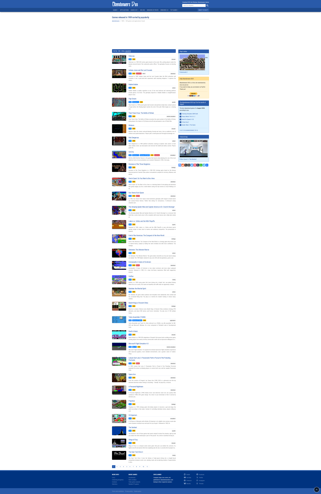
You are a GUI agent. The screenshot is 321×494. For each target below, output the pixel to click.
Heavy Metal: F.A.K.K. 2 (188, 116)
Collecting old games (118, 480)
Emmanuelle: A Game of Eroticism (140, 262)
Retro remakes (133, 480)
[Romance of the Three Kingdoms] (119, 167)
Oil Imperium (133, 415)
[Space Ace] (119, 377)
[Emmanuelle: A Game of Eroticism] (119, 265)
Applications (124, 10)
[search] (207, 5)
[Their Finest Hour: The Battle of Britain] (119, 116)
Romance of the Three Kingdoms (139, 164)
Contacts (114, 482)
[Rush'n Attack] (119, 334)
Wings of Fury (133, 440)
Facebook (201, 474)
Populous (132, 401)
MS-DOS (142, 10)
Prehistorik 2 (183, 72)
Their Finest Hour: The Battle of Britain (141, 113)
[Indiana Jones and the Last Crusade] (119, 73)
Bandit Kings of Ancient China (138, 303)
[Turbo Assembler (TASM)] (119, 319)
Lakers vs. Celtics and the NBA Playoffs (142, 221)
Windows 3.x (164, 10)
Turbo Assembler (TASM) (137, 317)
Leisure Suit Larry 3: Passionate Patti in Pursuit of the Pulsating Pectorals (149, 359)
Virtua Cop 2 (185, 122)
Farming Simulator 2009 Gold (190, 114)
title (119, 51)
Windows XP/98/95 (152, 10)
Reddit (188, 474)
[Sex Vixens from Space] (119, 196)
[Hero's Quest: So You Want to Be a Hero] (119, 181)
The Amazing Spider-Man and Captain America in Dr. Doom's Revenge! (152, 207)
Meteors (131, 125)
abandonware (115, 21)
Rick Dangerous (134, 138)
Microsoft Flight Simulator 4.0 (138, 344)
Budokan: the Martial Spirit (137, 288)
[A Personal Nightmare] (119, 390)
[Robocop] (119, 59)
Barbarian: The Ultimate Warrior (139, 250)
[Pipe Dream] (119, 102)
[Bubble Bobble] (119, 87)
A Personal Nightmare (136, 387)
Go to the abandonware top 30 (189, 130)
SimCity (131, 152)
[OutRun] (119, 279)
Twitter (201, 477)
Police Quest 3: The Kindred (188, 159)
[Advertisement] (160, 35)
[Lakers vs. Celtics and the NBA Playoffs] (119, 224)
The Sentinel (133, 427)
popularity (128, 51)
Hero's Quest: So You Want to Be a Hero (142, 178)
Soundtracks (132, 477)
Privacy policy (129, 491)
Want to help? (203, 10)
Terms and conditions (118, 491)
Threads (201, 483)
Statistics (114, 484)
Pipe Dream (132, 99)
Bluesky (188, 483)
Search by (134, 10)
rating (122, 51)
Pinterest (189, 480)
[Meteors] (119, 128)
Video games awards (134, 482)
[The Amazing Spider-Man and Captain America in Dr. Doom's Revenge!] (119, 210)
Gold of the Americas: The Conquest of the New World (146, 235)
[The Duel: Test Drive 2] (119, 455)
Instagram (202, 480)
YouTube (188, 477)
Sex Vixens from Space (136, 193)
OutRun (131, 276)
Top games (173, 10)
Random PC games (134, 484)
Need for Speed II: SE (188, 119)
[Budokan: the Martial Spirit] (119, 291)
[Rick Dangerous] (119, 141)
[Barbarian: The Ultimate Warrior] (119, 253)
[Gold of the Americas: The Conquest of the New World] (119, 238)
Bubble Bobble (133, 84)
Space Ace (132, 374)
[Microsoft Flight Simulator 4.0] (119, 346)
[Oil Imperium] (119, 418)
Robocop (131, 56)
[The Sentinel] (119, 430)
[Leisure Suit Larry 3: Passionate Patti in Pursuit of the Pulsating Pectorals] (119, 361)
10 (143, 466)
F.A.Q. (113, 477)
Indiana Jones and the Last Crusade (140, 70)
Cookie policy (137, 491)
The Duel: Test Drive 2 (136, 452)
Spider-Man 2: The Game (188, 125)
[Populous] (119, 404)
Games (115, 10)
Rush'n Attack (133, 331)
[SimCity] (119, 155)
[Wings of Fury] (119, 443)
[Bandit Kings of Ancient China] (119, 306)
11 (147, 466)
